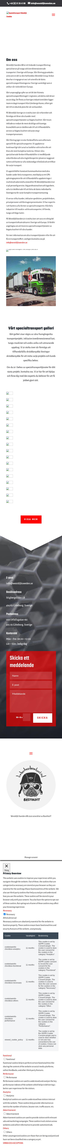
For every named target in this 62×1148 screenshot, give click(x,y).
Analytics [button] (7, 1092)
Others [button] (6, 1128)
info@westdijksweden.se (16, 243)
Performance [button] (8, 1074)
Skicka (42, 718)
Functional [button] (7, 1056)
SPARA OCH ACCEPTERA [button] (13, 1143)
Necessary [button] (7, 911)
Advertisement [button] (9, 1110)
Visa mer (31, 519)
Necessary (10, 914)
